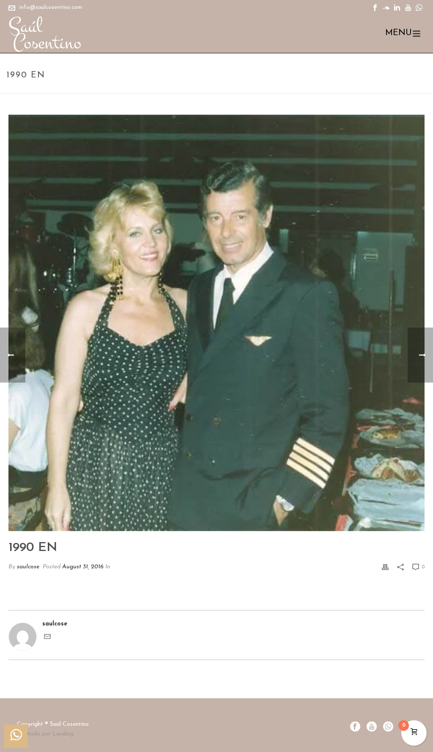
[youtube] (372, 727)
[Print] (385, 567)
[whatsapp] (388, 727)
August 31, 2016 (83, 567)
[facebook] (355, 727)
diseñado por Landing (45, 734)
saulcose (28, 567)
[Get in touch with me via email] (47, 638)
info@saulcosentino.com (50, 7)
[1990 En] (216, 323)
